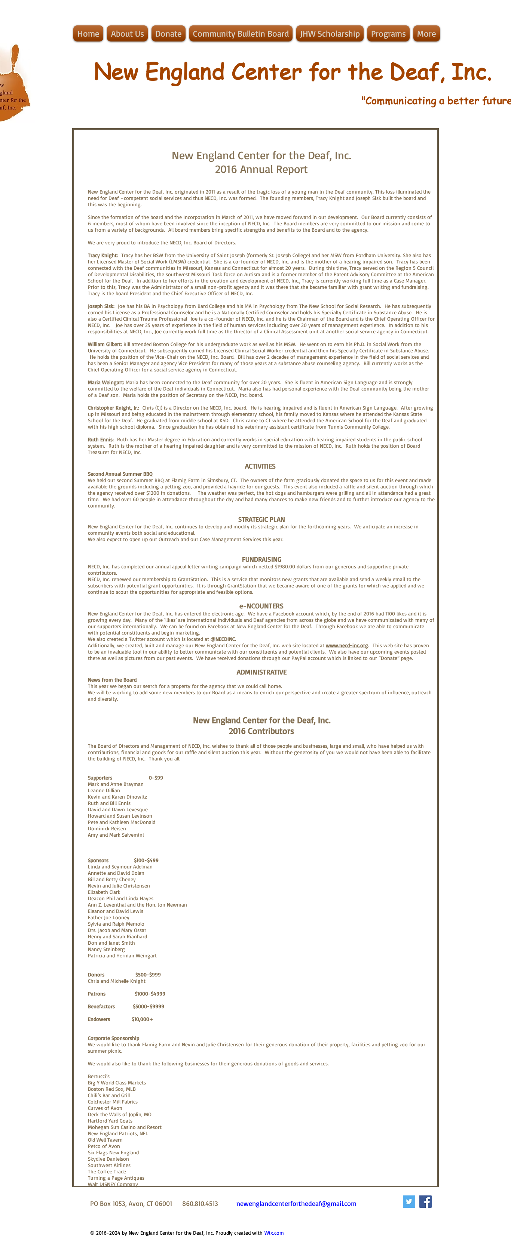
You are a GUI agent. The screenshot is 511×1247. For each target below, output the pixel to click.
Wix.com (274, 1232)
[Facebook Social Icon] (425, 1201)
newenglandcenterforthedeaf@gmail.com (296, 1203)
